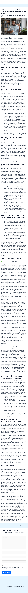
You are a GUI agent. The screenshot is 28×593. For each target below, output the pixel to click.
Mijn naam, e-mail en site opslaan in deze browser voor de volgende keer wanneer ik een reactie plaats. (12, 567)
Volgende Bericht (23, 525)
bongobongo (4, 334)
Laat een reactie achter (6, 15)
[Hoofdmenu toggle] (26, 2)
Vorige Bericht (4, 525)
